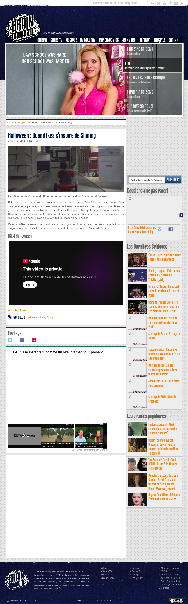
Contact (165, 588)
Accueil (11, 122)
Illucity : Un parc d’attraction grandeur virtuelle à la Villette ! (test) (164, 275)
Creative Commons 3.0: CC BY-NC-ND (95, 601)
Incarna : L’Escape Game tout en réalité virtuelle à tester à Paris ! (164, 290)
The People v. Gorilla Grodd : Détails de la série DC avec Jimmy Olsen (163, 464)
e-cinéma (43, 59)
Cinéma (42, 40)
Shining (50, 317)
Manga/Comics (109, 40)
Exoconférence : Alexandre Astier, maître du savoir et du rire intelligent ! (164, 353)
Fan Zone (174, 46)
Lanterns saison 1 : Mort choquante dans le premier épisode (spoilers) (162, 428)
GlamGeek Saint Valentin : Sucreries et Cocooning (142, 229)
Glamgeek (160, 53)
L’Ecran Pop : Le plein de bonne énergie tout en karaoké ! (164, 257)
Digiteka (103, 450)
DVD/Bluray (87, 40)
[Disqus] (66, 506)
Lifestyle (159, 40)
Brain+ (173, 40)
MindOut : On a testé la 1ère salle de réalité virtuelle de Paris (163, 322)
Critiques (43, 46)
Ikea (42, 317)
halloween (33, 317)
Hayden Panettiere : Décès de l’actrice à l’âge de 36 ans (164, 497)
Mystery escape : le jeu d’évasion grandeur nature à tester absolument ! (163, 369)
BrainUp (144, 40)
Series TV (56, 40)
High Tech (160, 59)
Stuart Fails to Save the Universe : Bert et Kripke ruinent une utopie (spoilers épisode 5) (163, 446)
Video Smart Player (80, 450)
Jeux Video (129, 40)
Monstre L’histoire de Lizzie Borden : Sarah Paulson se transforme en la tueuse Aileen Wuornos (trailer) (163, 482)
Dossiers (43, 53)
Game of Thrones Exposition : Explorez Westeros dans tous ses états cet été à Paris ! (163, 306)
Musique (71, 40)
